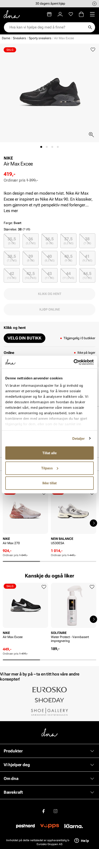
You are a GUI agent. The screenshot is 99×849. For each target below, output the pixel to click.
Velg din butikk (24, 338)
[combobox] (47, 27)
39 (31, 258)
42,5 (30, 275)
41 (87, 258)
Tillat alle (49, 453)
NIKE (8, 158)
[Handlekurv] (81, 14)
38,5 (12, 258)
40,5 (68, 258)
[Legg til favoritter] (93, 50)
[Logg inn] (60, 14)
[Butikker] (49, 14)
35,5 (12, 240)
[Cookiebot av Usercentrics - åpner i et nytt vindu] (73, 362)
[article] (25, 518)
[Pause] (94, 3)
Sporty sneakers (40, 38)
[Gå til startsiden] (12, 14)
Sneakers (19, 38)
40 (50, 258)
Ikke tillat (49, 483)
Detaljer (78, 438)
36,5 (49, 240)
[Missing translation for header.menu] (92, 14)
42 (11, 275)
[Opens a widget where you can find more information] (81, 841)
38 (87, 240)
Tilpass (47, 468)
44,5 (87, 275)
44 (68, 275)
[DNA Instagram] (55, 810)
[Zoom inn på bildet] (91, 134)
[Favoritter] (71, 14)
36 (31, 240)
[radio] (12, 240)
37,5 (68, 240)
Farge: (12, 223)
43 (49, 275)
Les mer (11, 210)
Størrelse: (10, 229)
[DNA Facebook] (43, 810)
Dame (6, 38)
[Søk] (90, 27)
